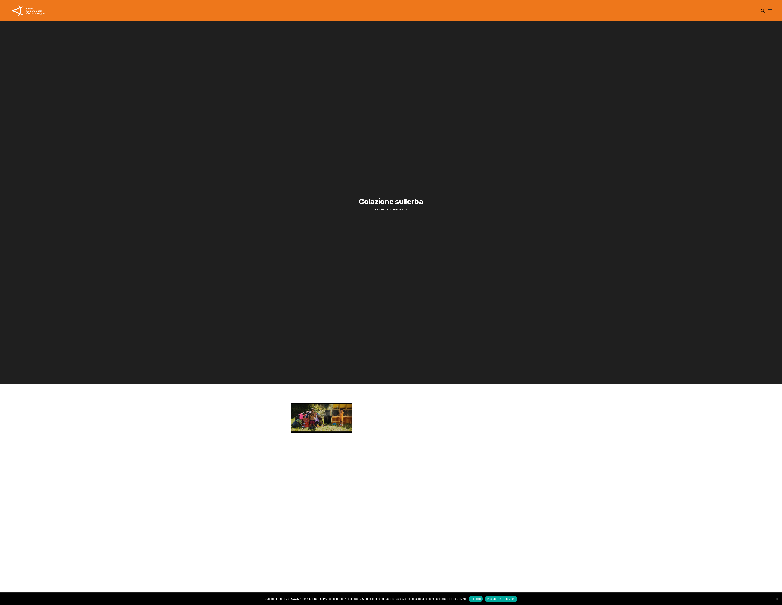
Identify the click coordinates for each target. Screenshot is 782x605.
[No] (777, 599)
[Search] (763, 11)
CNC (378, 209)
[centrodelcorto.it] (28, 10)
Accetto (476, 598)
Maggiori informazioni (501, 598)
